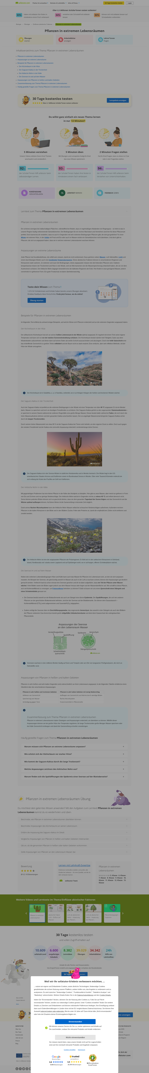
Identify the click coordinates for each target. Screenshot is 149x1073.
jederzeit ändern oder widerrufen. (52, 1011)
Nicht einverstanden (75, 1037)
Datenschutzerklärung (85, 995)
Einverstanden (75, 1021)
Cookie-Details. (105, 995)
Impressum (81, 1050)
